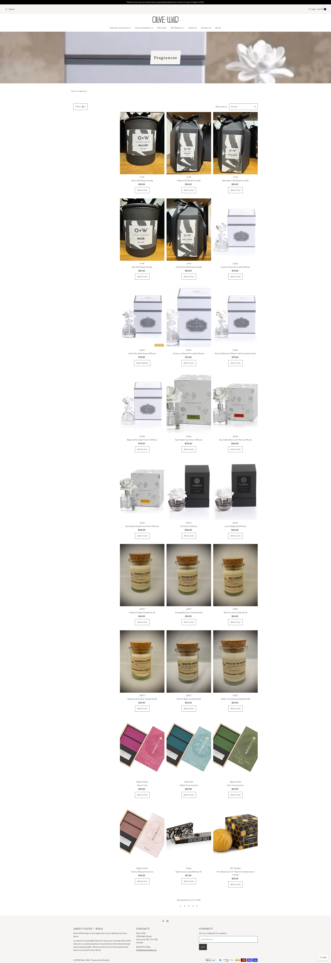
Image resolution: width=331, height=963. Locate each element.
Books (218, 28)
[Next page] (197, 906)
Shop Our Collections (120, 28)
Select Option (142, 363)
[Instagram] (167, 921)
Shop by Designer (143, 28)
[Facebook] (163, 921)
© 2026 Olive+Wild (81, 960)
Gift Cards (162, 28)
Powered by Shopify (100, 960)
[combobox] (84, 9)
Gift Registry (177, 28)
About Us (193, 28)
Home (73, 91)
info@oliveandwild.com (146, 950)
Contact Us (206, 28)
